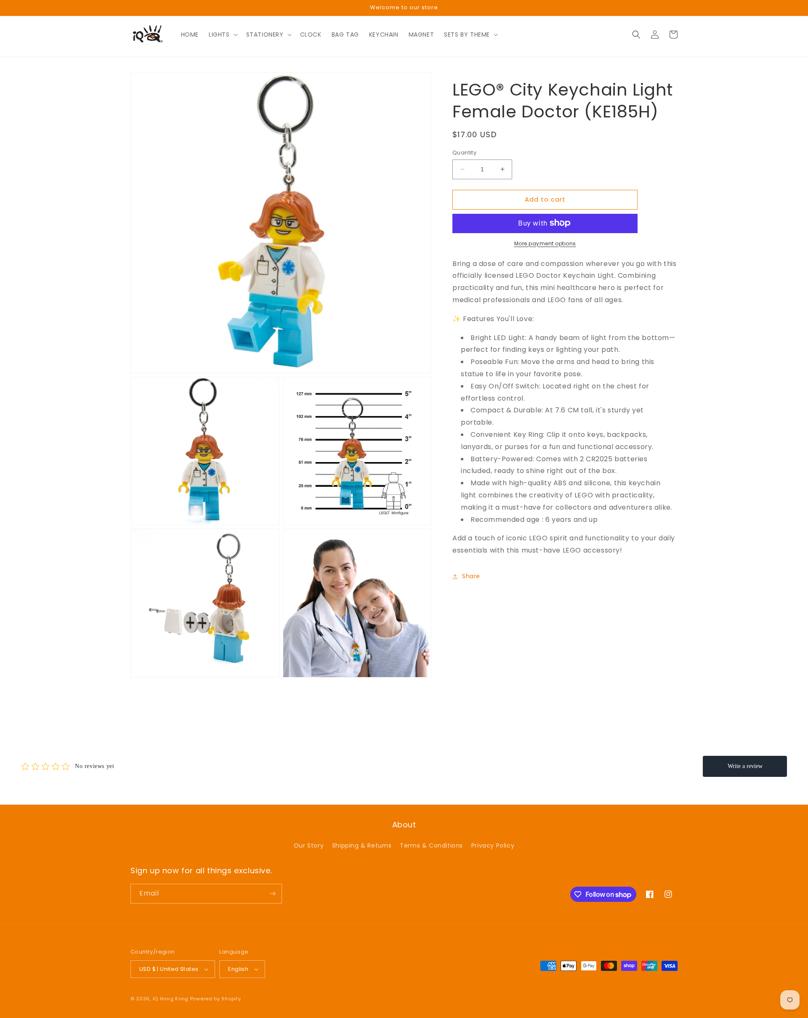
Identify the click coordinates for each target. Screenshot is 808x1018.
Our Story (309, 845)
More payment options (545, 243)
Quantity (464, 153)
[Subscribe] (272, 894)
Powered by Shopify (215, 998)
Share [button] (471, 576)
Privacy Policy (492, 845)
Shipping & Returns (362, 845)
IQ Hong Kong (171, 998)
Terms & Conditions (431, 845)
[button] (222, 34)
